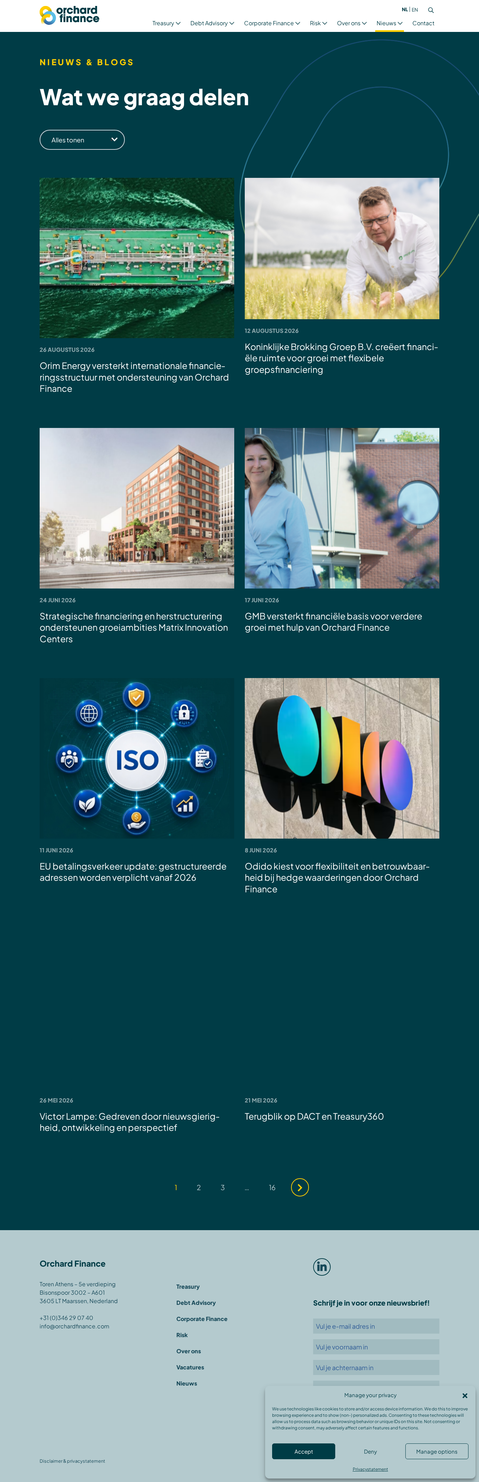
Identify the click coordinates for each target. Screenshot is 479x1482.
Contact (423, 23)
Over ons (348, 23)
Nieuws (386, 23)
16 (272, 1187)
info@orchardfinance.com (74, 1326)
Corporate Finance (269, 23)
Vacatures (190, 1367)
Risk (315, 23)
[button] (464, 1395)
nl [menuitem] (405, 9)
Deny (370, 1451)
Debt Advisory (209, 23)
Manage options (437, 1451)
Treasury (163, 23)
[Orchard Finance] (69, 16)
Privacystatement (370, 1469)
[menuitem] (405, 9)
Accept (304, 1451)
